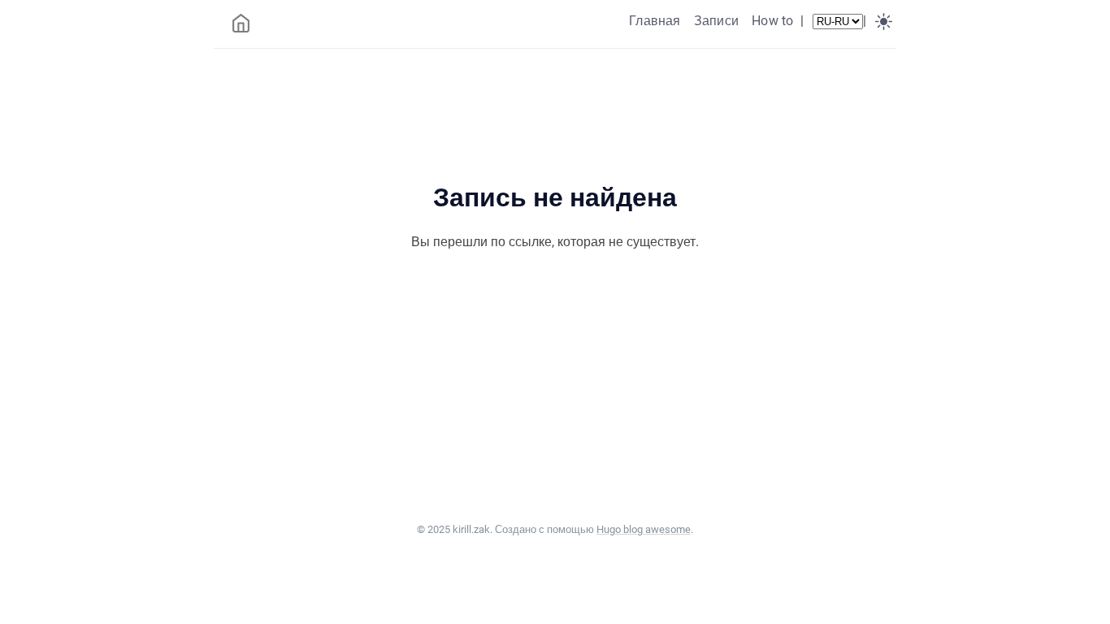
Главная (655, 20)
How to (772, 20)
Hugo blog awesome (643, 529)
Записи (716, 20)
